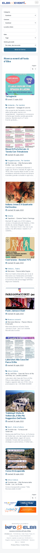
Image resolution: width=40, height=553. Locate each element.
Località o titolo (8, 27)
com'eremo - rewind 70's (18, 260)
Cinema (10, 216)
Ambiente (10, 105)
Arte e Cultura (12, 371)
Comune (6, 19)
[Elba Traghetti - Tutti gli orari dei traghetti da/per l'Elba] (20, 503)
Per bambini (20, 105)
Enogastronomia (13, 161)
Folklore (10, 269)
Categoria (7, 12)
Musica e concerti (14, 319)
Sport (9, 427)
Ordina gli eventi (9, 42)
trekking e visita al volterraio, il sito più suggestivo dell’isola (15, 416)
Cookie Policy (25, 545)
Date (5, 34)
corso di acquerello (15, 471)
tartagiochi (10, 96)
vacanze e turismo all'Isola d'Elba (20, 531)
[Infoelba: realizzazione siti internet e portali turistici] (20, 527)
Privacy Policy (15, 545)
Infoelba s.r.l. (8, 534)
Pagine (34, 65)
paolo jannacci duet (15, 311)
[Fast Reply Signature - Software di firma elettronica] (20, 510)
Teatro (17, 269)
